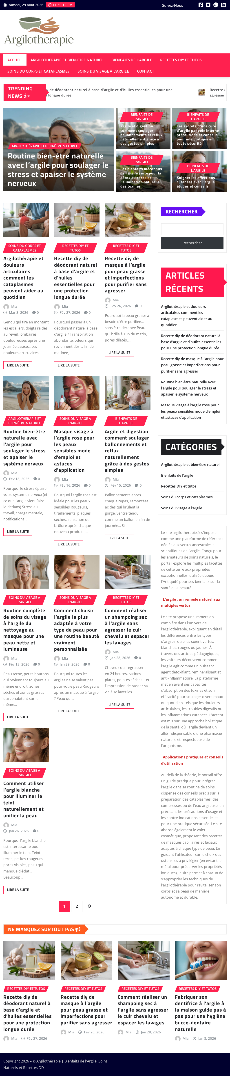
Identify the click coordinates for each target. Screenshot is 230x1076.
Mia (14, 306)
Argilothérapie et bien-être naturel (67, 59)
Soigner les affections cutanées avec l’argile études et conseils (196, 182)
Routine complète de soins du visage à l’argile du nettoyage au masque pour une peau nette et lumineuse (24, 630)
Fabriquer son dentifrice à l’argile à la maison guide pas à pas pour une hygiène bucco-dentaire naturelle (200, 1013)
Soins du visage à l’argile (103, 71)
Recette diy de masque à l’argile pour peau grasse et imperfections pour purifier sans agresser (126, 274)
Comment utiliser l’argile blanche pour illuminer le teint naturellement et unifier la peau (23, 799)
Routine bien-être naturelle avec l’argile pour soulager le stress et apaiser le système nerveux (58, 169)
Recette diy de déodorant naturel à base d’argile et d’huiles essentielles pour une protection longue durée (191, 341)
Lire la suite (18, 365)
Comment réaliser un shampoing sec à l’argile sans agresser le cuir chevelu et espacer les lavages (127, 626)
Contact (145, 71)
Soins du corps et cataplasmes (38, 71)
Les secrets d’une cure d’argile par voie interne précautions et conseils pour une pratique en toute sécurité (198, 135)
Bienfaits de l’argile (131, 59)
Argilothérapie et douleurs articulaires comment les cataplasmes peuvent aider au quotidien (23, 278)
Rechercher (182, 211)
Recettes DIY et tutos (181, 59)
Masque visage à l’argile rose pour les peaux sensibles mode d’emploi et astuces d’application (74, 451)
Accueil (14, 59)
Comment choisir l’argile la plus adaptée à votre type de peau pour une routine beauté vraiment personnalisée (76, 630)
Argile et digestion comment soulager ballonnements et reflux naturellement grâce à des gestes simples (141, 135)
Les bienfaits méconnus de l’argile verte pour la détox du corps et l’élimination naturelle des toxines (141, 177)
